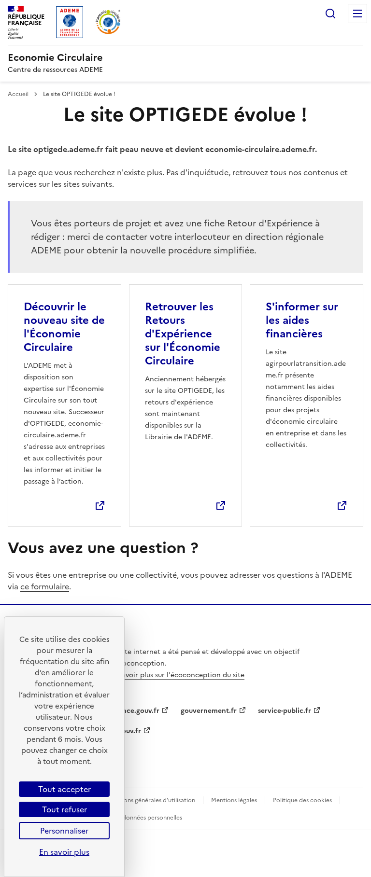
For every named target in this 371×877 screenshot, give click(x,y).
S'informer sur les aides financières (302, 320)
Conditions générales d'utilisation (149, 800)
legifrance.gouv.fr (130, 711)
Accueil (19, 94)
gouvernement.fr (209, 711)
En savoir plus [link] (64, 852)
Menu (357, 13)
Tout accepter (64, 789)
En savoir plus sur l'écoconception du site (176, 675)
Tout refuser (64, 809)
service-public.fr (284, 711)
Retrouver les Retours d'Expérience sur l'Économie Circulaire (182, 334)
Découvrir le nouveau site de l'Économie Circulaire (64, 327)
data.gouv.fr (121, 731)
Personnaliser (64, 830)
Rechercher (330, 13)
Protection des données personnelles (131, 817)
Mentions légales (234, 800)
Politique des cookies (302, 800)
